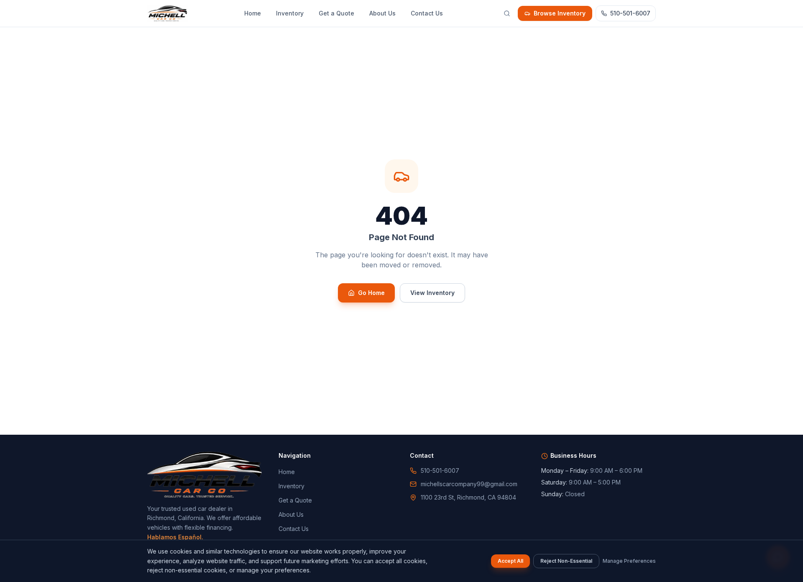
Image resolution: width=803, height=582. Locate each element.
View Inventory (432, 292)
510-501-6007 (630, 13)
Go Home (371, 292)
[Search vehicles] (506, 13)
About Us (382, 13)
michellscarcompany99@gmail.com (469, 483)
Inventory (290, 13)
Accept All (510, 561)
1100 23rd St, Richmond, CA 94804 (468, 497)
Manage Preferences (629, 561)
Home (252, 13)
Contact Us (427, 13)
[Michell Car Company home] (167, 13)
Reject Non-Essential (566, 561)
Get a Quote (336, 13)
